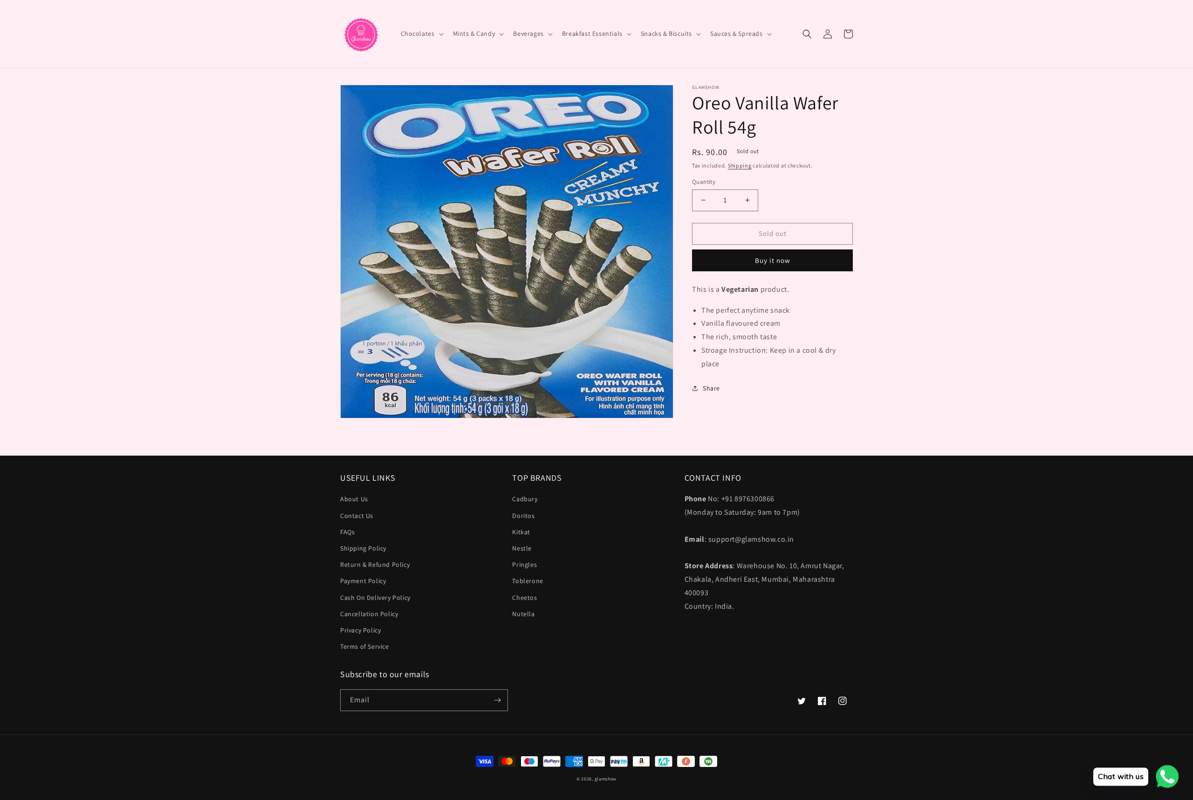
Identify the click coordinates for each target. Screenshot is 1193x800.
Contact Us (356, 515)
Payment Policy (363, 581)
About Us (354, 499)
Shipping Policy (363, 548)
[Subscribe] (497, 700)
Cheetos (524, 597)
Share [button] (711, 388)
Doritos (523, 515)
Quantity (703, 182)
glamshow (606, 779)
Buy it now (772, 260)
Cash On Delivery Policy (375, 597)
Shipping (740, 165)
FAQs (347, 532)
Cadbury (524, 499)
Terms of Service (364, 646)
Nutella (523, 614)
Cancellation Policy (369, 614)
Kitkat (521, 532)
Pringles (524, 564)
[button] (421, 33)
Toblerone (527, 581)
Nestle (522, 548)
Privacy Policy (360, 630)
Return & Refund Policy (375, 564)
